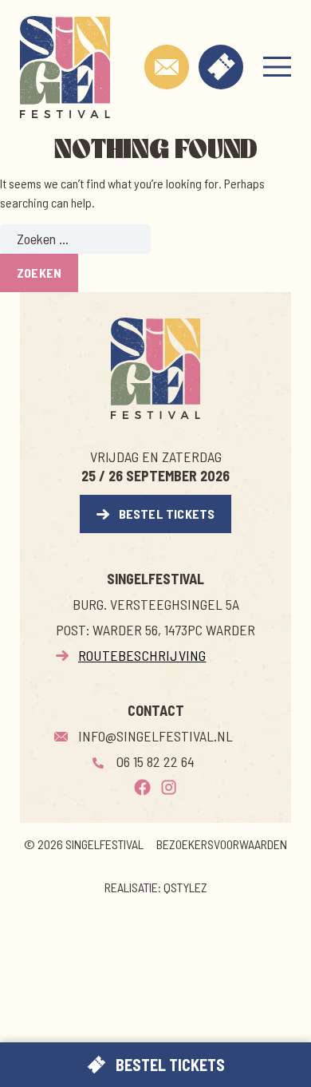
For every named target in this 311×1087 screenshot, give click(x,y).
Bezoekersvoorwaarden (221, 844)
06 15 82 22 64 (155, 761)
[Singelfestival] (65, 67)
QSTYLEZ (185, 887)
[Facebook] (142, 787)
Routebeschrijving (142, 655)
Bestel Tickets (167, 513)
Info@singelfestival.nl (155, 736)
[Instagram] (169, 787)
